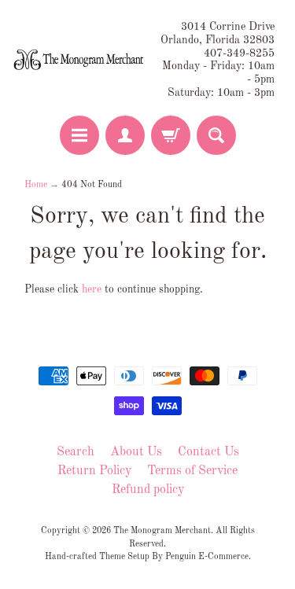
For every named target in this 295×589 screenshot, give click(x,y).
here (91, 290)
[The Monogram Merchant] (80, 60)
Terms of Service (192, 471)
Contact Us (208, 452)
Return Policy (94, 471)
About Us (136, 452)
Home (35, 185)
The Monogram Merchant (162, 531)
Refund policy (148, 490)
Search (75, 452)
